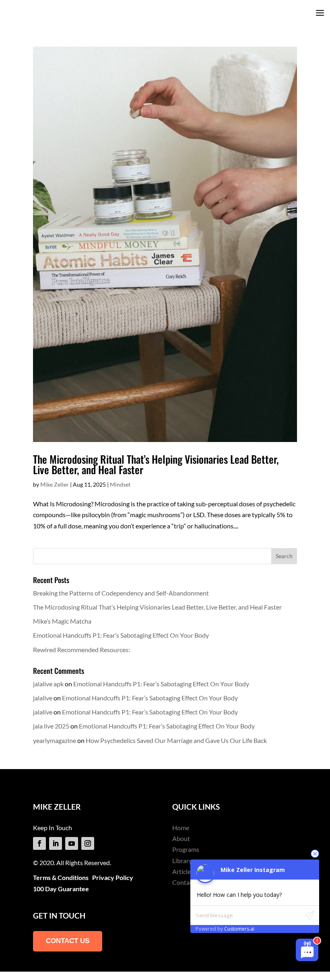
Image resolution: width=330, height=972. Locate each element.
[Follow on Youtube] (71, 843)
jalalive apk (48, 684)
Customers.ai (239, 928)
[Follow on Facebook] (39, 843)
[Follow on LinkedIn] (55, 843)
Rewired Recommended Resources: (81, 649)
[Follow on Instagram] (87, 843)
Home (180, 827)
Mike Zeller (54, 484)
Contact (183, 882)
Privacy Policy (112, 877)
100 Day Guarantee (61, 888)
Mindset (120, 484)
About (181, 838)
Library (182, 860)
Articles (183, 871)
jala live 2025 (51, 726)
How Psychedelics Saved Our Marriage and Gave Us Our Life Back (176, 740)
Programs (185, 849)
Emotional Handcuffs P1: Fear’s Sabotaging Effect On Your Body (121, 635)
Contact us (67, 941)
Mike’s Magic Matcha (62, 621)
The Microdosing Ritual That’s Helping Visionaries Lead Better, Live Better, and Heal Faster (156, 464)
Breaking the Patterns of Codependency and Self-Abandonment (121, 593)
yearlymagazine (54, 740)
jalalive (42, 698)
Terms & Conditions (61, 877)
